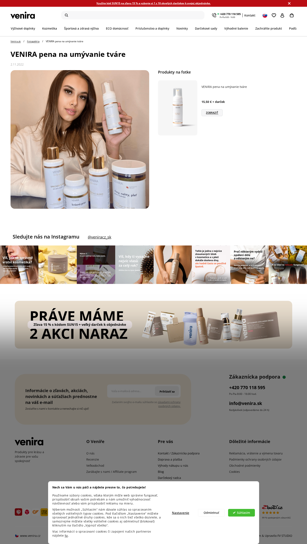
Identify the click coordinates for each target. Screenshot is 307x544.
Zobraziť (212, 113)
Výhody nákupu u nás (173, 466)
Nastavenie (180, 513)
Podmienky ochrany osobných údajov (255, 459)
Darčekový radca (169, 478)
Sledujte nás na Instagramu (46, 236)
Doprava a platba (170, 459)
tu (66, 535)
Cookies (234, 472)
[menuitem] (25, 28)
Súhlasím (243, 513)
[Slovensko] (265, 15)
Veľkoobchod (95, 466)
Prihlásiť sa (283, 15)
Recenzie (92, 459)
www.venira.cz (30, 536)
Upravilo (278, 536)
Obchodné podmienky (244, 466)
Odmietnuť (211, 513)
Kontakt (249, 15)
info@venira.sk (245, 403)
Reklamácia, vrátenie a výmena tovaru (256, 453)
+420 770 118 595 (230, 14)
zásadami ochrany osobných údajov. (169, 404)
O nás (90, 453)
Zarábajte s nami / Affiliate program (111, 472)
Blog (161, 472)
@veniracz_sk (99, 237)
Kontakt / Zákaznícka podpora (179, 453)
